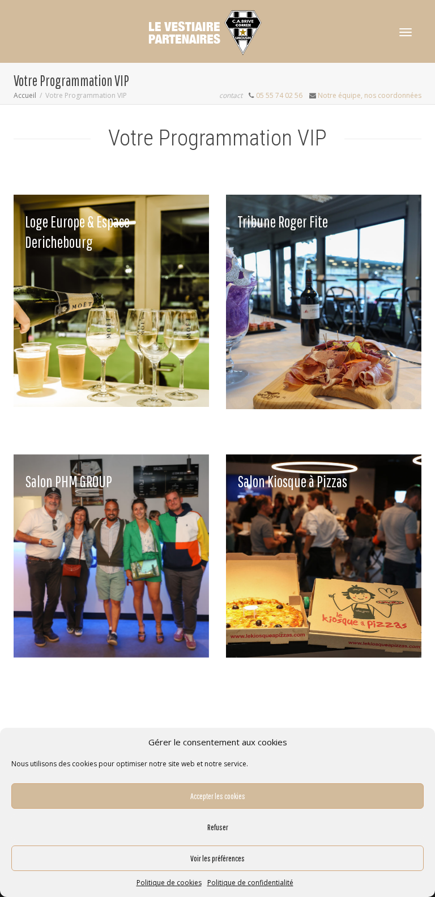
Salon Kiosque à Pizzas (292, 481)
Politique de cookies (169, 882)
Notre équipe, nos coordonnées (369, 95)
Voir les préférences (217, 858)
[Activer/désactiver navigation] (405, 32)
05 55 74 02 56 (279, 95)
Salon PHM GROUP (68, 481)
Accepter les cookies (217, 796)
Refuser (217, 827)
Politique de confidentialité (250, 882)
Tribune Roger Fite (282, 221)
